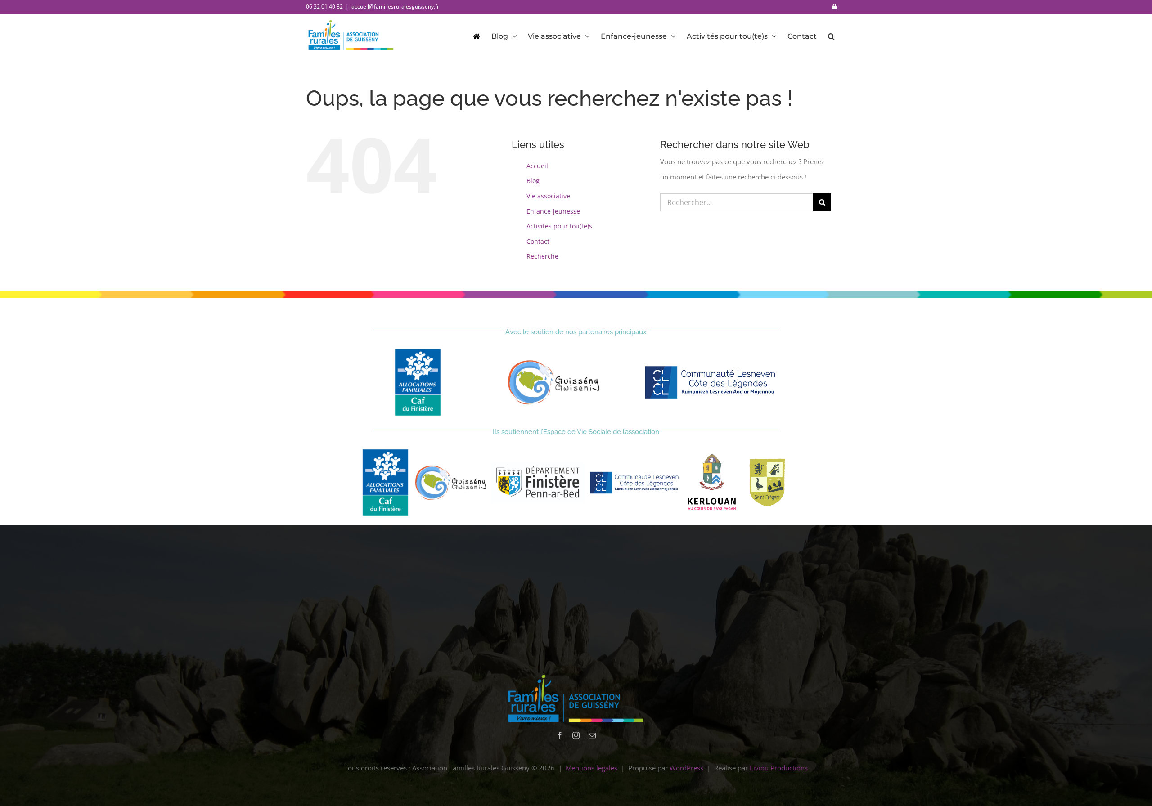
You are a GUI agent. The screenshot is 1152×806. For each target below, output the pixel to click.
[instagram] (576, 735)
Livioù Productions (779, 767)
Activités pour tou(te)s (559, 226)
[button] (831, 35)
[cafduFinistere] (418, 351)
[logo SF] (767, 460)
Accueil (537, 165)
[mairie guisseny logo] (554, 362)
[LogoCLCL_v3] (712, 367)
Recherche (542, 256)
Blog (533, 180)
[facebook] (559, 735)
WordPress (686, 767)
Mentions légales (591, 767)
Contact (537, 241)
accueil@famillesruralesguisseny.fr (395, 6)
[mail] (592, 735)
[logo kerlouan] (712, 457)
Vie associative (548, 196)
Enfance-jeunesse (553, 211)
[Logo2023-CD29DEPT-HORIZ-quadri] (538, 465)
